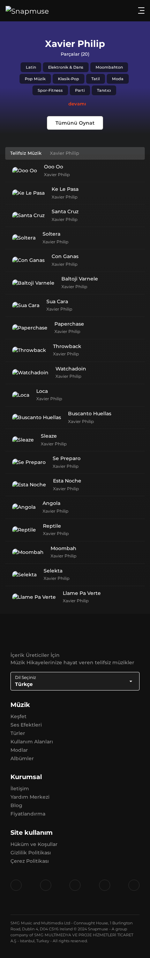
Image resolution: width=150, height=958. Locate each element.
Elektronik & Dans (65, 67)
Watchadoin (70, 369)
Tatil (95, 78)
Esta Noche (67, 481)
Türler (17, 733)
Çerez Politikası (29, 861)
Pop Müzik (35, 78)
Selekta (53, 571)
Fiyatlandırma (27, 814)
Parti (80, 90)
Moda (117, 78)
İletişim (19, 788)
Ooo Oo (53, 167)
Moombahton (109, 67)
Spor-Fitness (50, 90)
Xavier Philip (57, 174)
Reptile (52, 526)
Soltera (51, 234)
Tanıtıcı (104, 90)
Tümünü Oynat (75, 123)
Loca (42, 391)
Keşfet (18, 716)
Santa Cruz (65, 211)
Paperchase (69, 324)
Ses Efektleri (26, 725)
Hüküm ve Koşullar (34, 844)
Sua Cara (57, 301)
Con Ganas (65, 256)
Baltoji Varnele (79, 279)
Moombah (63, 548)
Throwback (67, 346)
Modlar (19, 750)
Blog (16, 805)
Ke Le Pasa (65, 189)
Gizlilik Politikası (30, 852)
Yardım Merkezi (30, 797)
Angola (51, 503)
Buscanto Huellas (89, 413)
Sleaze (49, 436)
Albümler (22, 758)
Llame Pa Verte (82, 593)
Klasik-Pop (68, 78)
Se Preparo (67, 458)
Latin (31, 67)
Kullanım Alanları (31, 741)
